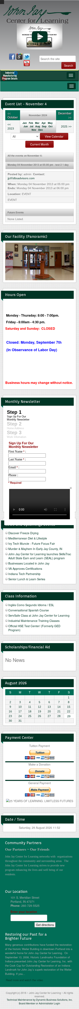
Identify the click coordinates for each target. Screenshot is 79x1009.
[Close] (71, 488)
